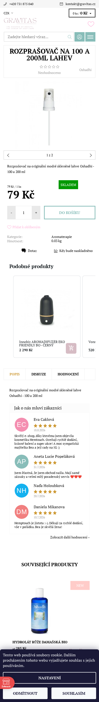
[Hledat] (70, 37)
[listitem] (46, 317)
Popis (15, 374)
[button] (8, 317)
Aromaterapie (61, 236)
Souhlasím (73, 693)
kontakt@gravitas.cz (80, 4)
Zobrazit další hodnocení (68, 537)
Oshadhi (85, 69)
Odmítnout (25, 693)
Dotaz (32, 250)
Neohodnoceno (49, 72)
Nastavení (49, 678)
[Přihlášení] (79, 37)
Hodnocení (68, 374)
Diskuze (38, 374)
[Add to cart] (71, 348)
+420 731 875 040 (21, 4)
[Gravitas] (49, 23)
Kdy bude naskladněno (76, 250)
